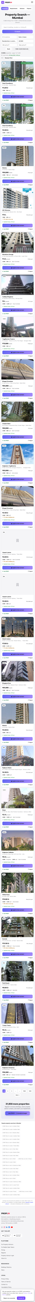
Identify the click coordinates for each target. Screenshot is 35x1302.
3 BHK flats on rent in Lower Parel (10, 1185)
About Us (4, 1258)
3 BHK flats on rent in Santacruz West (11, 1165)
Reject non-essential (9, 1298)
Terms (29, 1293)
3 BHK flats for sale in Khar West (10, 1155)
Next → (17, 1095)
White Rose (6, 894)
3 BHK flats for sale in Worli (9, 1162)
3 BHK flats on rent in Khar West (10, 1149)
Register (3, 1252)
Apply (8, 49)
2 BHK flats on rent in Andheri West (11, 1126)
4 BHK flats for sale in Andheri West (11, 1194)
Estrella (4, 939)
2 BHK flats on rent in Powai (25, 1158)
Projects (29, 8)
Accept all (21, 1298)
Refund (4, 1294)
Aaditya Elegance (7, 297)
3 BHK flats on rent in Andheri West (11, 1139)
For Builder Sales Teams (7, 1247)
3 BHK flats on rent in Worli (9, 1158)
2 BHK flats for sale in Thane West (10, 1145)
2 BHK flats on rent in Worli (9, 1178)
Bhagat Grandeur (7, 381)
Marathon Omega (7, 254)
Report (31, 100)
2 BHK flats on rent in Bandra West (10, 1142)
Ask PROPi (6, 100)
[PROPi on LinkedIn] (6, 1227)
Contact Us (4, 1284)
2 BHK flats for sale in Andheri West (11, 1129)
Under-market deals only (21, 49)
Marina (4, 168)
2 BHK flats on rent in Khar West (10, 1172)
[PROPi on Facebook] (9, 1227)
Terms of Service (5, 1281)
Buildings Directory (6, 1267)
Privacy (25, 1293)
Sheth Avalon (6, 639)
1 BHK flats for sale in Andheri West (11, 1188)
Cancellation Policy (6, 1287)
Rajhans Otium (6, 768)
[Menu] (32, 2)
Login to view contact (18, 96)
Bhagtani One (6, 683)
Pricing (3, 1250)
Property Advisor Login (7, 1255)
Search (18, 31)
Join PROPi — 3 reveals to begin (17, 1113)
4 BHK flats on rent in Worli (25, 1191)
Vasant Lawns (6, 552)
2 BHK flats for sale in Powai (9, 1191)
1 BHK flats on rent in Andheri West (10, 1175)
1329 (30, 1091)
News (2, 1270)
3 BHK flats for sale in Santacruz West (11, 1181)
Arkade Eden (6, 423)
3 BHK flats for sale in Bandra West (11, 1152)
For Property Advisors (7, 1244)
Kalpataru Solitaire (8, 852)
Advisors (22, 8)
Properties (5, 8)
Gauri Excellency (7, 83)
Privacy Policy (5, 1279)
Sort (2, 57)
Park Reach (5, 983)
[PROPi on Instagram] (4, 1227)
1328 (24, 1091)
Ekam (4, 810)
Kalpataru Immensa (8, 1067)
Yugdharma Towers (8, 339)
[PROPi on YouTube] (12, 1227)
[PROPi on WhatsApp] (2, 1227)
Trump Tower (6, 1025)
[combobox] (9, 37)
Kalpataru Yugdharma (9, 466)
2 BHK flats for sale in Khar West (10, 1168)
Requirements (13, 8)
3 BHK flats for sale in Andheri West (11, 1136)
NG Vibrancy (6, 210)
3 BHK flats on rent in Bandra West (10, 1132)
